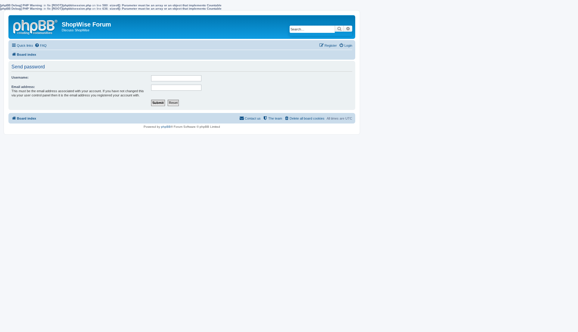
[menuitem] (41, 45)
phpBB (166, 126)
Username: (20, 77)
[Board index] (36, 26)
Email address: (23, 87)
